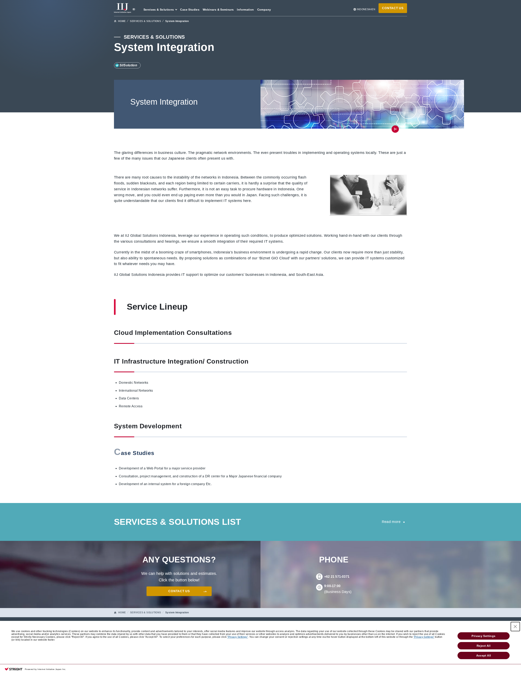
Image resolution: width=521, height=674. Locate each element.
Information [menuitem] (245, 9)
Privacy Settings (483, 636)
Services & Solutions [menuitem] (158, 9)
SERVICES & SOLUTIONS (145, 21)
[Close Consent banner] (515, 626)
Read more (391, 522)
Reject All (483, 645)
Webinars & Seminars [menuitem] (218, 9)
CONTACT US (392, 8)
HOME (122, 21)
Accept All (483, 655)
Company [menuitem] (264, 9)
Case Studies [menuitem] (189, 9)
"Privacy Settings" (237, 637)
